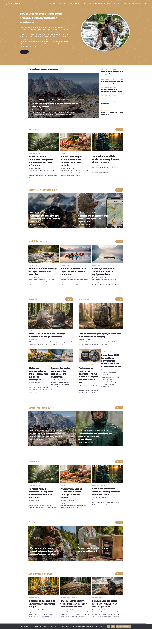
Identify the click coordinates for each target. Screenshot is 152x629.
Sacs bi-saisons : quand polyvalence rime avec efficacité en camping (100, 335)
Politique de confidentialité (123, 626)
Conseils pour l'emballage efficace (87, 364)
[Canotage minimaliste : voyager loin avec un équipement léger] (107, 254)
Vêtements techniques (56, 430)
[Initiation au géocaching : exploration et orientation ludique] (43, 586)
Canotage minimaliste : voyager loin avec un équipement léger (104, 271)
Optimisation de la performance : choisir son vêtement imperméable (95, 436)
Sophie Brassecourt (96, 165)
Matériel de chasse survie (34, 153)
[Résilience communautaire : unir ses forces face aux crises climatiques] (39, 355)
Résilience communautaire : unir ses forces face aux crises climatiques (111, 101)
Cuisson (124, 3)
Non (113, 626)
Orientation (62, 3)
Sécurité (83, 3)
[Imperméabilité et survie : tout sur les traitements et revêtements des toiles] (75, 586)
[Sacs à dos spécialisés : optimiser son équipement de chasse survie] (107, 141)
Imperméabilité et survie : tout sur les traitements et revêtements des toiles (73, 603)
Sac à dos (81, 330)
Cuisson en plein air (35, 544)
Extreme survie (15, 3)
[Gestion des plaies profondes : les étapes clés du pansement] (62, 355)
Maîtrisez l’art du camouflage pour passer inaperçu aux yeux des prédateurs (40, 161)
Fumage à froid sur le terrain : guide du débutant (112, 113)
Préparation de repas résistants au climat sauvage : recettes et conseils (71, 161)
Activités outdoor (32, 265)
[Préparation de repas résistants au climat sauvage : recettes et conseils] (75, 141)
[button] (145, 4)
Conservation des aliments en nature (87, 544)
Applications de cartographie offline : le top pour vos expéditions (93, 218)
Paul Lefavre (36, 109)
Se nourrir (53, 3)
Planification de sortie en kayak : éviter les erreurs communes (73, 271)
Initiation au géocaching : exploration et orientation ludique (111, 90)
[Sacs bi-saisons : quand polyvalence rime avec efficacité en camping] (101, 315)
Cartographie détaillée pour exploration (87, 212)
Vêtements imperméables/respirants (87, 430)
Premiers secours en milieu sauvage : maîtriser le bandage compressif (112, 82)
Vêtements (107, 3)
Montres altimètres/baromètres (38, 212)
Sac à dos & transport (95, 3)
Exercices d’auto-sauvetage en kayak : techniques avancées (42, 271)
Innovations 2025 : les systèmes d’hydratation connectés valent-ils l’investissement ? (111, 362)
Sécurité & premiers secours (35, 330)
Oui (108, 626)
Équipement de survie (135, 3)
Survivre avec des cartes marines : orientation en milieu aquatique (104, 603)
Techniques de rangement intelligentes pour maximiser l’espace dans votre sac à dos (88, 375)
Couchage (116, 3)
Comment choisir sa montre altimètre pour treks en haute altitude (45, 218)
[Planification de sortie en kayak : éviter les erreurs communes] (75, 254)
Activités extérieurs (73, 3)
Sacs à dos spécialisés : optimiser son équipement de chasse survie (106, 159)
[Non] (150, 626)
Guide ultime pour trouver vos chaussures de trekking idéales (55, 105)
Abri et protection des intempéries (68, 597)
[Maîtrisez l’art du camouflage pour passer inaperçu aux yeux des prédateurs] (43, 141)
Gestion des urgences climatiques (36, 364)
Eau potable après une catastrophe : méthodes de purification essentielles (112, 73)
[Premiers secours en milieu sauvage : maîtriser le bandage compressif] (50, 315)
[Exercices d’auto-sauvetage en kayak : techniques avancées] (43, 254)
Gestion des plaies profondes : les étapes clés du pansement (60, 372)
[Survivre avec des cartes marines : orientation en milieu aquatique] (107, 586)
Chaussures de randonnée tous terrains (48, 99)
